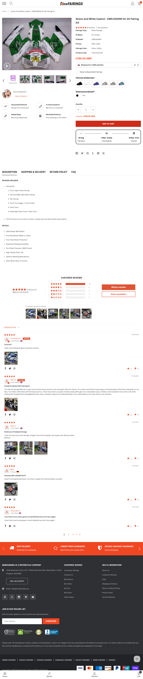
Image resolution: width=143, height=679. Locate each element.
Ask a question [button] (118, 294)
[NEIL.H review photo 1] (11, 448)
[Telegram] (98, 153)
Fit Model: (79, 39)
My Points (68, 593)
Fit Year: (79, 44)
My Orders (68, 584)
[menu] (4, 3)
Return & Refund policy (111, 588)
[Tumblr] (93, 153)
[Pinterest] (87, 153)
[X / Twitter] (82, 153)
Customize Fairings (71, 570)
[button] (81, 28)
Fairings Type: (81, 30)
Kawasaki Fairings (63, 660)
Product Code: (81, 53)
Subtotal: (79, 116)
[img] (9, 335)
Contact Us (68, 575)
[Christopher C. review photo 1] (11, 358)
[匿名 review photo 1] (11, 489)
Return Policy (58, 172)
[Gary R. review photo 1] (11, 404)
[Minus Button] (78, 110)
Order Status (69, 597)
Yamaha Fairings (44, 660)
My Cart (67, 588)
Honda (97, 35)
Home (4, 11)
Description (9, 172)
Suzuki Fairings (26, 660)
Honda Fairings (9, 660)
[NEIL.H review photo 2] (26, 448)
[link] (6, 66)
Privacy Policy (107, 593)
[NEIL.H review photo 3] (41, 448)
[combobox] (108, 65)
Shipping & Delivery (33, 172)
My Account (68, 579)
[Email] (103, 153)
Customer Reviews (109, 575)
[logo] (71, 3)
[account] (132, 3)
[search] (11, 3)
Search (112, 660)
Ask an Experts (21, 96)
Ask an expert (17, 581)
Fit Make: (79, 35)
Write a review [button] (118, 287)
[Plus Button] (93, 110)
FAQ (73, 172)
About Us (105, 570)
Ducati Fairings (83, 660)
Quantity (79, 104)
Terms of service (108, 597)
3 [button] (73, 534)
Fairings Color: (81, 48)
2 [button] (68, 534)
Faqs (104, 579)
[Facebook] (77, 153)
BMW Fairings (99, 660)
